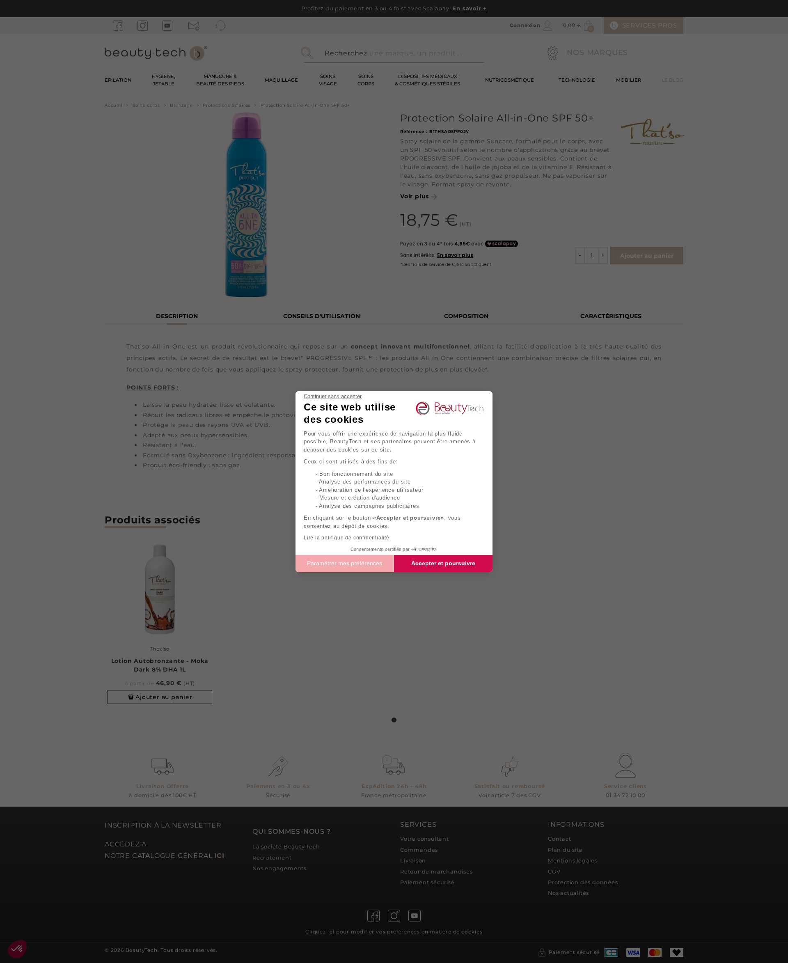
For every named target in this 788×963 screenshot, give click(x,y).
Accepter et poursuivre (443, 563)
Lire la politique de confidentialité (346, 538)
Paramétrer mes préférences (344, 563)
